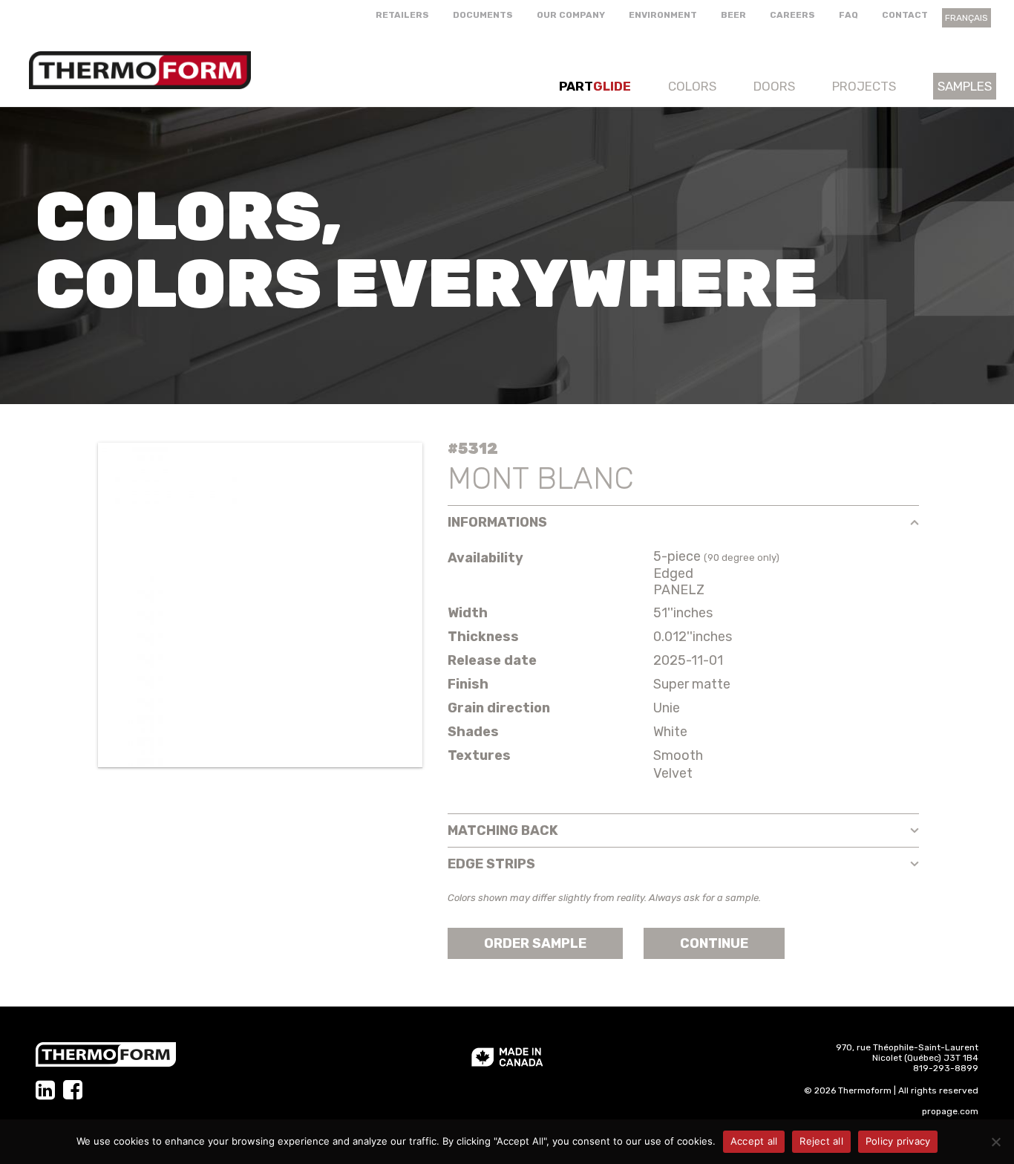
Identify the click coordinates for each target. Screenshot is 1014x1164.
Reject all (821, 1141)
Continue (714, 943)
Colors (692, 86)
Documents (483, 15)
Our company (571, 15)
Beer (733, 15)
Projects (864, 86)
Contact (905, 15)
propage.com (950, 1111)
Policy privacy (898, 1141)
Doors (774, 86)
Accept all (754, 1141)
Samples (965, 86)
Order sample (535, 943)
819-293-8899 (945, 1068)
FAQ (848, 15)
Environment (663, 15)
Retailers (402, 15)
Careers (792, 15)
